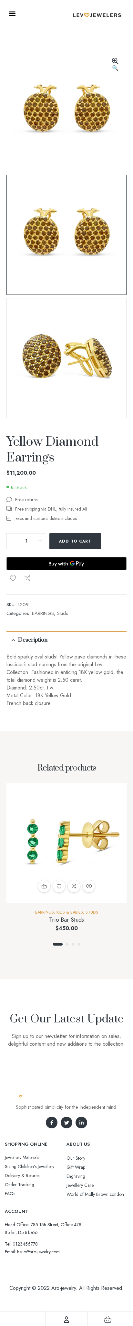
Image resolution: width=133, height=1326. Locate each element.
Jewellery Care (80, 1185)
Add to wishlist (12, 578)
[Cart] (108, 1319)
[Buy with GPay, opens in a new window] (66, 563)
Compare (27, 578)
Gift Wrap (75, 1167)
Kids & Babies (69, 912)
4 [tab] (78, 944)
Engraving (75, 1176)
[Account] (66, 1319)
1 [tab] (58, 944)
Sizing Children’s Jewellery (29, 1166)
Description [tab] (32, 640)
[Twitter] (66, 1122)
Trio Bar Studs (66, 920)
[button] (12, 13)
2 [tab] (67, 944)
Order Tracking (19, 1184)
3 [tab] (73, 944)
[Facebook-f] (51, 1122)
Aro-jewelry (63, 1288)
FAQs (10, 1193)
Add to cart (75, 541)
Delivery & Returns (22, 1175)
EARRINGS (43, 613)
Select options (44, 886)
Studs (62, 613)
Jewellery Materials (22, 1157)
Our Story (75, 1158)
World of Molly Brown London (95, 1194)
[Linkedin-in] (81, 1122)
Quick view (88, 886)
